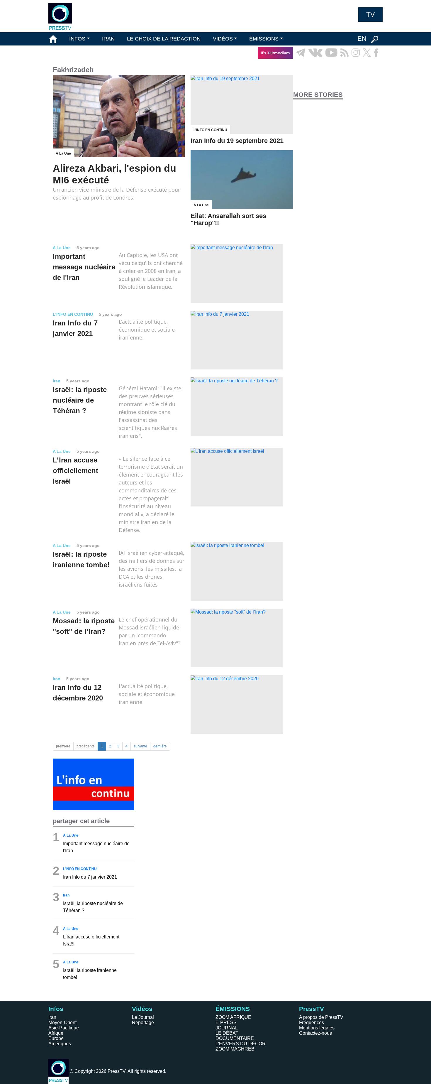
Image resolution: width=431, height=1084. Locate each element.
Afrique (55, 1033)
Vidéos (142, 1008)
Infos (55, 1008)
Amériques (59, 1043)
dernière (160, 746)
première (63, 746)
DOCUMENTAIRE (235, 1038)
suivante (140, 746)
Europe (56, 1038)
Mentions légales (317, 1027)
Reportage (143, 1022)
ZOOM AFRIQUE (233, 1017)
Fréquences (311, 1022)
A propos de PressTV (321, 1017)
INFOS (77, 39)
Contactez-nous (315, 1033)
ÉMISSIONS (264, 39)
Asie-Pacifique (63, 1027)
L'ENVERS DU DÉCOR (241, 1043)
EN (361, 38)
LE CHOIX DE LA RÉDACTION (164, 39)
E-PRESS (226, 1022)
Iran (52, 1017)
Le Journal (143, 1017)
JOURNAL (227, 1027)
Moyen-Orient (62, 1022)
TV (370, 14)
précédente (86, 746)
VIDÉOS (223, 39)
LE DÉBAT (227, 1033)
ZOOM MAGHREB (235, 1048)
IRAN (108, 39)
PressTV (311, 1008)
